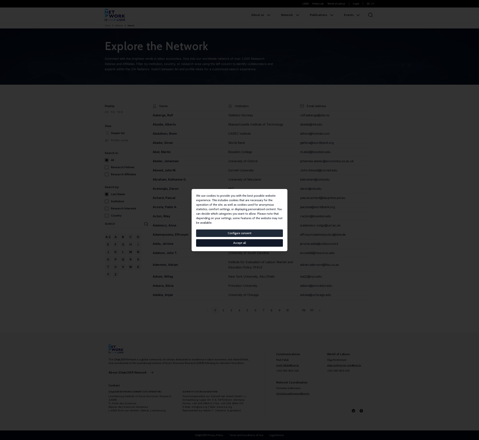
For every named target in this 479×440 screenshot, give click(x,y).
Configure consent (239, 233)
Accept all (239, 243)
